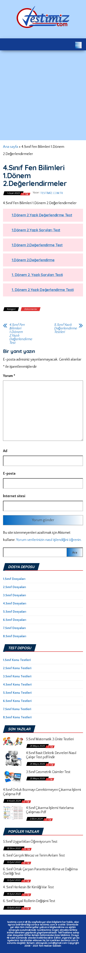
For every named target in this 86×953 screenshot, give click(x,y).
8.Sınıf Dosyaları (14, 636)
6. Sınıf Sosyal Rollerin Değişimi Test (29, 901)
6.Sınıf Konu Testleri (17, 701)
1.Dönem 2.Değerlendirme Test (37, 245)
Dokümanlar (30, 309)
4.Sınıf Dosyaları (14, 603)
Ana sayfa (10, 147)
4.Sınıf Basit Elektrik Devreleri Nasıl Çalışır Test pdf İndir (51, 755)
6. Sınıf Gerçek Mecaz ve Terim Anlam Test (34, 856)
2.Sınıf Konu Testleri (17, 668)
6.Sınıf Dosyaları (14, 620)
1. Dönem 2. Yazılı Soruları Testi (37, 274)
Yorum (9, 376)
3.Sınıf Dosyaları (14, 595)
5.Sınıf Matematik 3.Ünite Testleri (50, 739)
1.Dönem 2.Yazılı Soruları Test (36, 230)
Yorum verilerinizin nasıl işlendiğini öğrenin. (49, 540)
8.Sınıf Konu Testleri (17, 717)
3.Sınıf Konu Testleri (17, 676)
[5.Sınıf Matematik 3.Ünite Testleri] (13, 741)
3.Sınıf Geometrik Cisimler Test (48, 772)
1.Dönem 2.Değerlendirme (33, 260)
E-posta (9, 474)
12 (24, 908)
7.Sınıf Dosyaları (14, 628)
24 (24, 849)
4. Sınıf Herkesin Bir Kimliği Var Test (28, 887)
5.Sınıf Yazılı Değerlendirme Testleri (65, 328)
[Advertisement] (43, 95)
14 (24, 881)
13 (24, 894)
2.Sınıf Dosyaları (14, 587)
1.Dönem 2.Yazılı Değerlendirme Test (42, 215)
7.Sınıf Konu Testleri (17, 709)
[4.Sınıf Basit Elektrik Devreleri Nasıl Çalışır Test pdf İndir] (13, 758)
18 (24, 863)
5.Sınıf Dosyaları (14, 611)
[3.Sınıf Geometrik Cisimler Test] (13, 776)
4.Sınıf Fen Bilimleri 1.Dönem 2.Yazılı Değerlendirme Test (20, 334)
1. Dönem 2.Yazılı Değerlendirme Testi (43, 289)
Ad (5, 451)
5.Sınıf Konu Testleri (17, 693)
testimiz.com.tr (51, 193)
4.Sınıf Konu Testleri (17, 684)
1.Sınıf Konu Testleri (17, 660)
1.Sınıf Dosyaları (14, 579)
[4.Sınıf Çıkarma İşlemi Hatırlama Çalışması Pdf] (13, 812)
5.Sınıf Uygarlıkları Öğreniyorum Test (30, 842)
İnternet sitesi (14, 496)
